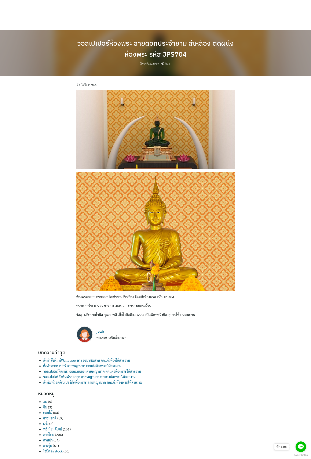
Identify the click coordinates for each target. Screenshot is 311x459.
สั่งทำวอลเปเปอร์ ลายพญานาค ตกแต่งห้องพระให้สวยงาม (82, 366)
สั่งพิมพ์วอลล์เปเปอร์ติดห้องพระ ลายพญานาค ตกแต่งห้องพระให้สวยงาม (92, 382)
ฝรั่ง (45, 423)
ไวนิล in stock (89, 85)
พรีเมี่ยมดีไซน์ (52, 429)
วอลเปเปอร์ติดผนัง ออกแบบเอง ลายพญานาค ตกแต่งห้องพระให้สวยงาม (92, 371)
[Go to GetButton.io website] (301, 455)
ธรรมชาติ (49, 418)
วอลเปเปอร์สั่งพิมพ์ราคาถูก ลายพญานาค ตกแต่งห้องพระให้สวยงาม (89, 377)
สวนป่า (48, 440)
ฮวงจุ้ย (47, 445)
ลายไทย (48, 434)
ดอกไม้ (47, 412)
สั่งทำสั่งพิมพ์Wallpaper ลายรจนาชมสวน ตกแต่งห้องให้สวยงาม (86, 360)
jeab (167, 63)
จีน (45, 407)
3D (45, 401)
